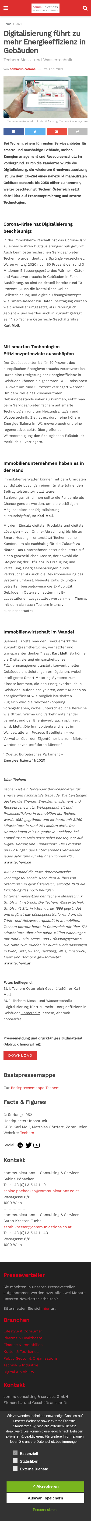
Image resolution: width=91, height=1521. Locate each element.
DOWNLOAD (20, 1055)
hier (46, 1308)
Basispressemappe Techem (35, 1088)
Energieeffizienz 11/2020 (24, 760)
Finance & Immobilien (23, 1344)
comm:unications (22, 69)
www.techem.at (17, 963)
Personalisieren (44, 1510)
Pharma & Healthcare (23, 1338)
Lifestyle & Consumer (23, 1331)
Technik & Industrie (21, 1365)
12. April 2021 (53, 69)
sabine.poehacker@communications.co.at (41, 1191)
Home (7, 24)
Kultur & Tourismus (21, 1351)
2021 (19, 24)
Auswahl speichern (45, 1498)
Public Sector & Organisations (31, 1358)
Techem (27, 1133)
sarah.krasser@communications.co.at (38, 1227)
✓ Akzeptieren (45, 1486)
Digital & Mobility (19, 1372)
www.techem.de (17, 862)
